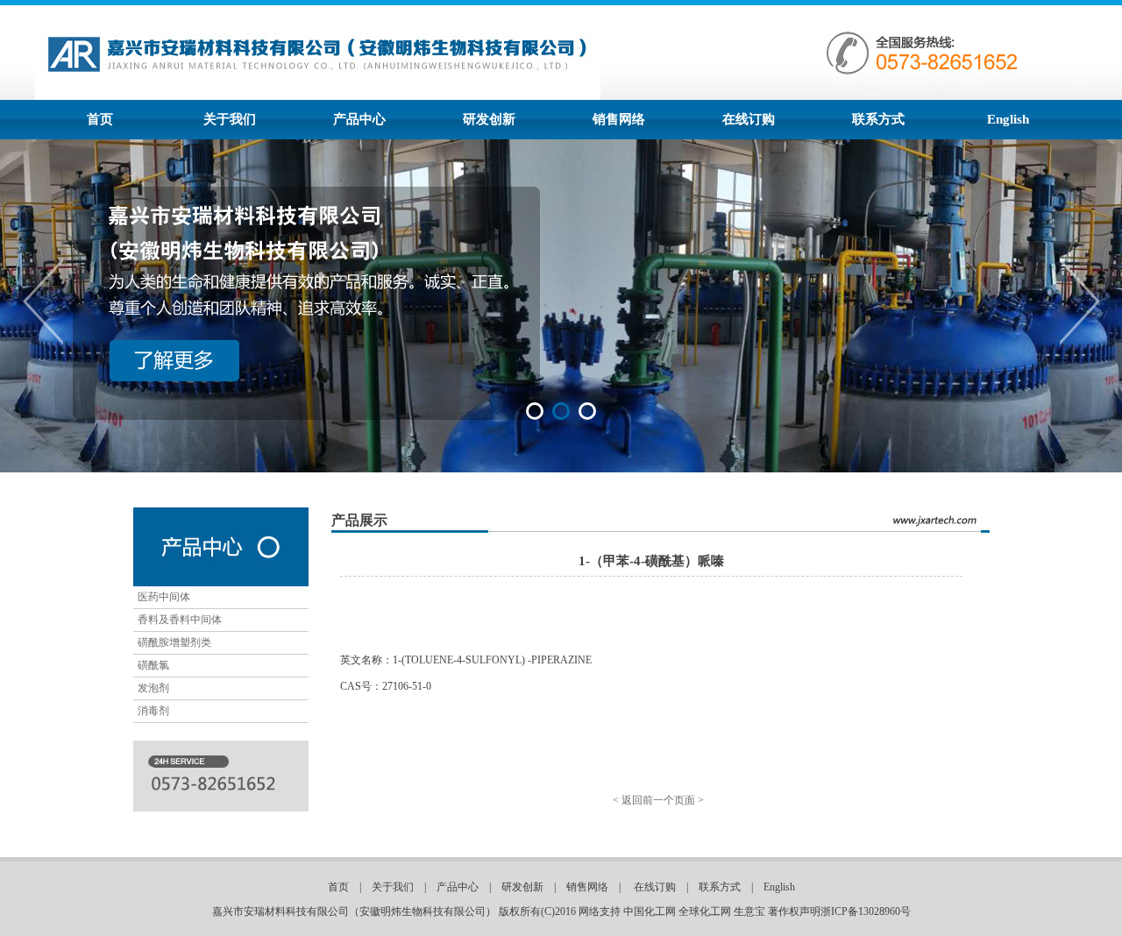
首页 (100, 119)
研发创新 (489, 119)
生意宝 (749, 911)
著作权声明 (794, 911)
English (1008, 119)
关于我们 (229, 119)
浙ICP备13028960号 (865, 911)
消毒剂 (153, 711)
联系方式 (878, 119)
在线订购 (748, 119)
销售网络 (619, 119)
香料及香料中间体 (180, 619)
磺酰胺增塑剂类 (174, 642)
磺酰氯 (153, 665)
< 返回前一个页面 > (658, 800)
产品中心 (359, 119)
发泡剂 (153, 688)
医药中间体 (164, 597)
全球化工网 (704, 911)
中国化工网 (649, 911)
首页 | (350, 887)
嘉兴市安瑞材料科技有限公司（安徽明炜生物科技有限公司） (354, 911)
